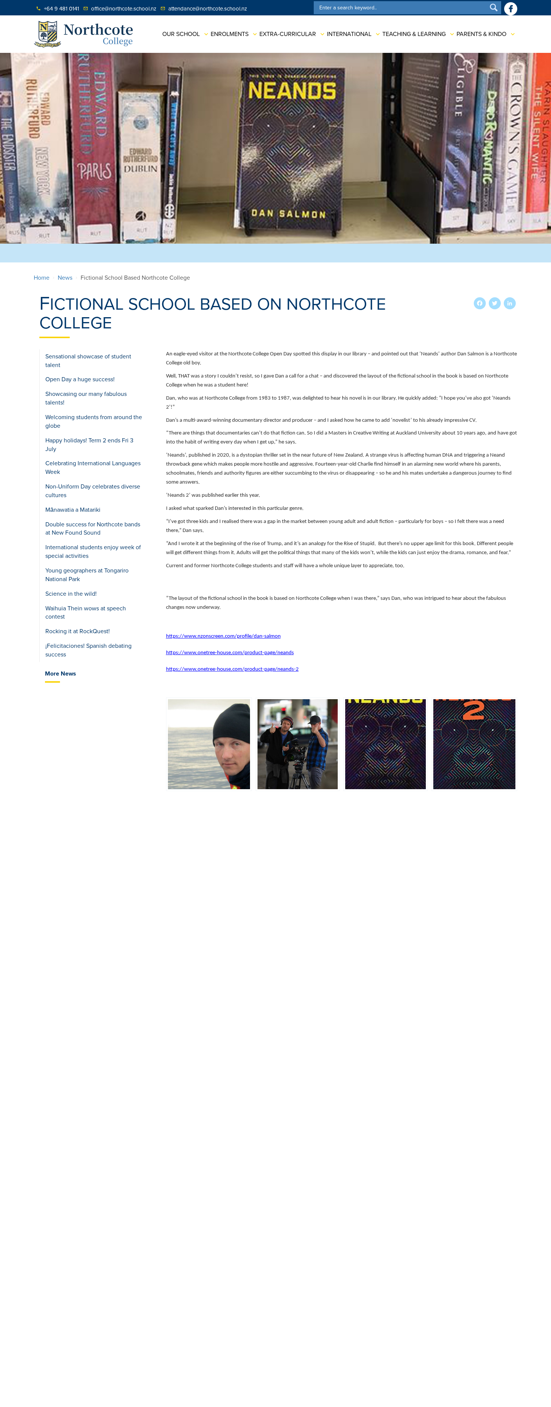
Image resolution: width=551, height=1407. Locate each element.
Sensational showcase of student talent (88, 361)
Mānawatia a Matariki (72, 510)
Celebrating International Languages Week (93, 468)
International (349, 34)
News (65, 278)
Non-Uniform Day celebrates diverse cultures (92, 491)
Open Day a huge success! (80, 379)
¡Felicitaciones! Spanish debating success (88, 650)
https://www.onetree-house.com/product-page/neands (230, 653)
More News (60, 673)
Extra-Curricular (287, 34)
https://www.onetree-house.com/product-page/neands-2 (232, 669)
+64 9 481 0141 (57, 8)
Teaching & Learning (414, 34)
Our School (181, 34)
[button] (209, 744)
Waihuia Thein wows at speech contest (85, 613)
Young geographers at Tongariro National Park (87, 575)
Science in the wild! (71, 594)
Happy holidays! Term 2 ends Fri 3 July (89, 445)
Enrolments (230, 34)
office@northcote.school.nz (119, 8)
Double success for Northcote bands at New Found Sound (92, 529)
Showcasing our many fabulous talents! (86, 398)
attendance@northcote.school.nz (203, 8)
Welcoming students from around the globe (93, 422)
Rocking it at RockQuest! (77, 631)
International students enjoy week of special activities (93, 552)
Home (41, 278)
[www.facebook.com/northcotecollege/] (510, 8)
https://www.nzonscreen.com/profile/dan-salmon (223, 636)
